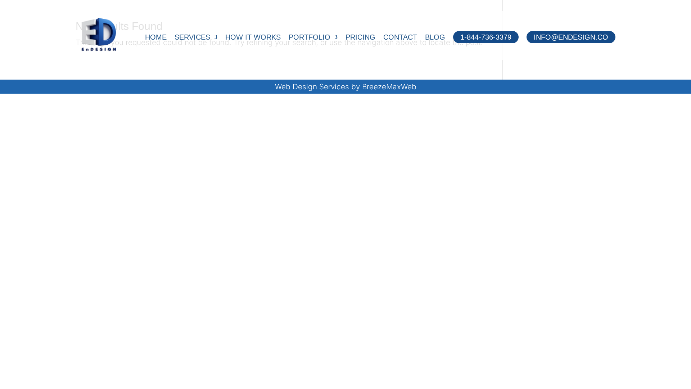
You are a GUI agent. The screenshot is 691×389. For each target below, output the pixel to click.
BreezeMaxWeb (389, 86)
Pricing (360, 38)
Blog (435, 38)
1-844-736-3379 (485, 37)
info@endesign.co (571, 37)
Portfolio (309, 38)
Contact (400, 38)
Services (192, 38)
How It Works (253, 38)
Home (156, 38)
